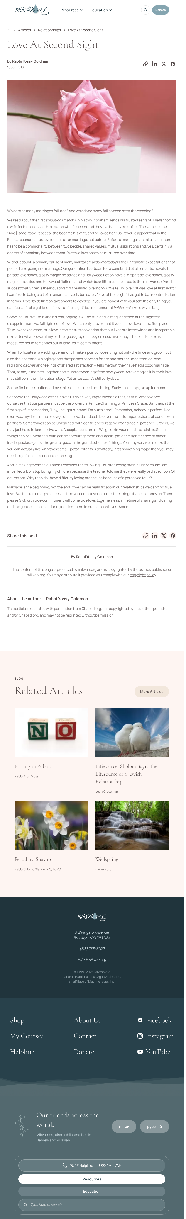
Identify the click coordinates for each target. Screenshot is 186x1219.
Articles (24, 29)
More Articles (152, 691)
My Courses (27, 1035)
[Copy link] (145, 64)
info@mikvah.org (92, 959)
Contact (85, 1035)
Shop (17, 1020)
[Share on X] (163, 64)
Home (9, 30)
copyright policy (143, 574)
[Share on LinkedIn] (154, 64)
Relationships (49, 29)
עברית (124, 1126)
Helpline (22, 1051)
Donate (160, 10)
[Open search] (145, 10)
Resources (69, 9)
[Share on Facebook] (172, 64)
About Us (87, 1020)
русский (154, 1126)
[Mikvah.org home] (32, 10)
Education (99, 9)
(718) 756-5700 (92, 948)
